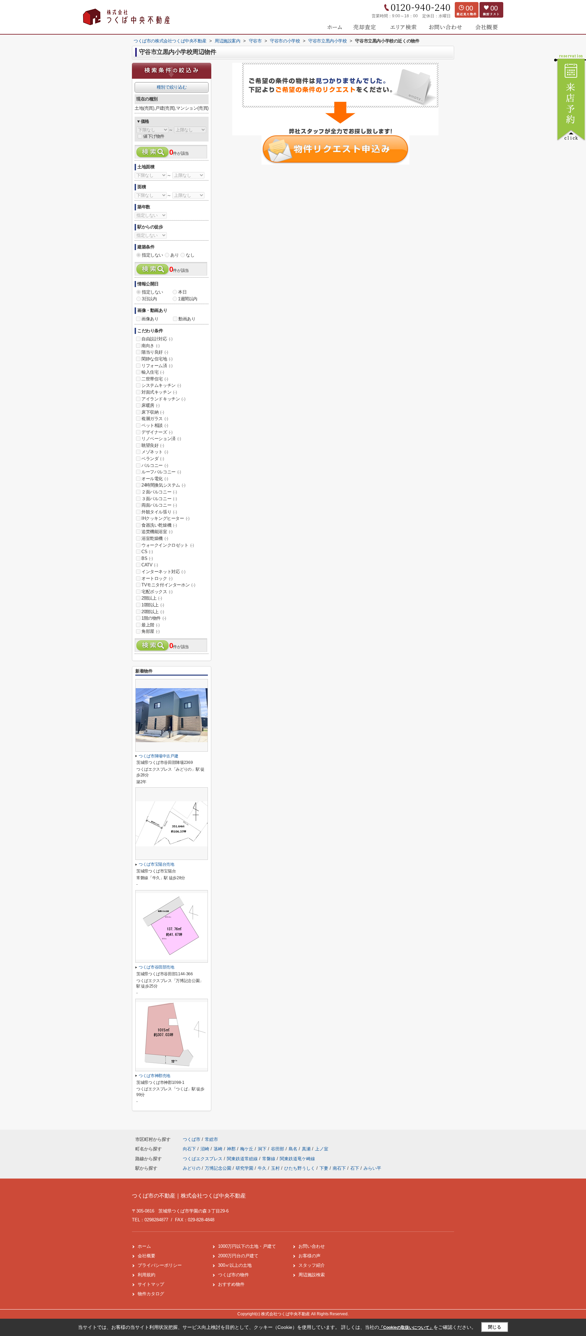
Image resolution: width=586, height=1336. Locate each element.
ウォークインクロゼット (167, 545)
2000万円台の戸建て (238, 1255)
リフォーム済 (157, 365)
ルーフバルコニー (161, 471)
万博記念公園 (218, 1168)
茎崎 (219, 1148)
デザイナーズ (157, 432)
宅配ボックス (157, 591)
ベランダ (152, 458)
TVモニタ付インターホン (168, 584)
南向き (150, 345)
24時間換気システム (163, 485)
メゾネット (154, 451)
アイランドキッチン (163, 398)
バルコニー (154, 465)
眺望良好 (152, 445)
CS (147, 551)
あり (174, 255)
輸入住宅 (152, 372)
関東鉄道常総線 (243, 1158)
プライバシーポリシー (160, 1265)
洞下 (263, 1148)
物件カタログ (151, 1293)
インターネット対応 (163, 571)
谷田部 (278, 1148)
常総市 (211, 1139)
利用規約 (146, 1274)
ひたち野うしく (299, 1168)
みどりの (191, 1168)
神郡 (232, 1148)
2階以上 (151, 598)
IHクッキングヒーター (165, 518)
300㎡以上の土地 (235, 1265)
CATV (149, 564)
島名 (294, 1148)
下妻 (323, 1168)
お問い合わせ (311, 1246)
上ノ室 (321, 1148)
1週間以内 (187, 298)
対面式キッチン (159, 392)
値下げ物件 (153, 136)
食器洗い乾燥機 (159, 525)
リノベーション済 (161, 438)
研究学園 (244, 1168)
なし (190, 255)
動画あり (186, 318)
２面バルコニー (159, 491)
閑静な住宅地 (157, 358)
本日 (182, 292)
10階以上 (152, 604)
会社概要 (146, 1255)
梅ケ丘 (247, 1148)
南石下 (339, 1168)
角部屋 (150, 631)
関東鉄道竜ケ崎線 (297, 1158)
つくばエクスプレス (203, 1158)
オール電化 (154, 478)
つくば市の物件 (233, 1274)
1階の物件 (153, 618)
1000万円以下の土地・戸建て (247, 1246)
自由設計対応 (157, 338)
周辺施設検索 (311, 1274)
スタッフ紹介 (311, 1265)
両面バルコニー (159, 505)
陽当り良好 (154, 352)
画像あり (149, 318)
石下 (354, 1168)
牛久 (262, 1168)
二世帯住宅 (154, 378)
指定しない (152, 255)
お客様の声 (309, 1255)
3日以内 (149, 298)
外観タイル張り (159, 511)
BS (147, 558)
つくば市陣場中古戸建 (158, 756)
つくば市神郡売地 (154, 1075)
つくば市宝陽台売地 (156, 864)
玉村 (275, 1168)
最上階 (150, 624)
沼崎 (205, 1148)
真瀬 (307, 1148)
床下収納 (152, 412)
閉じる (494, 1327)
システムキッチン (161, 385)
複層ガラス (154, 418)
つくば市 (191, 1139)
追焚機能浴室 (157, 531)
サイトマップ (151, 1284)
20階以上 (152, 611)
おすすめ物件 (231, 1284)
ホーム (144, 1246)
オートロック (157, 578)
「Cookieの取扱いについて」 (406, 1327)
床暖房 (150, 405)
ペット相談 (154, 425)
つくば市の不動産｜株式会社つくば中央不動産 (189, 1196)
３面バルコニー (159, 498)
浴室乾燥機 (154, 538)
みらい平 (372, 1168)
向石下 (190, 1148)
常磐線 (269, 1158)
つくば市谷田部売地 (156, 967)
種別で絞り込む (172, 87)
